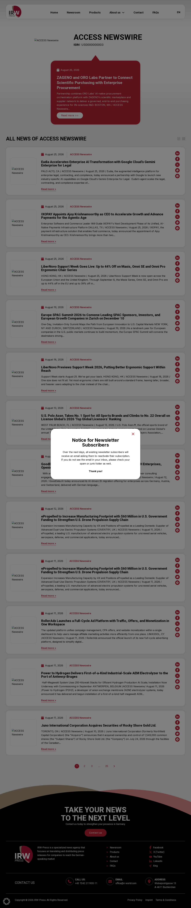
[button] (6, 901)
